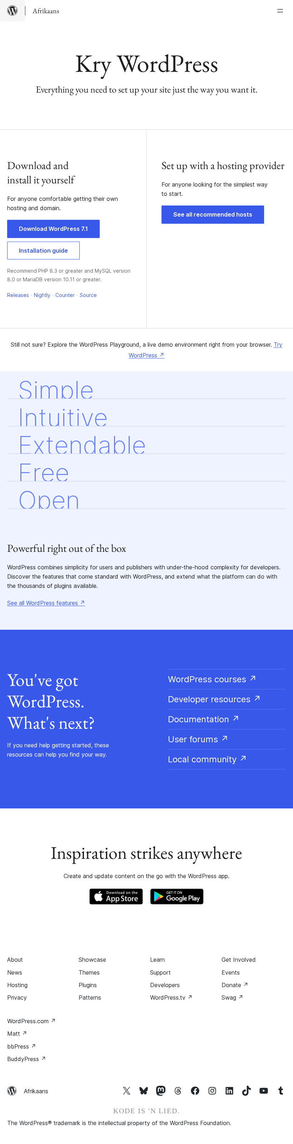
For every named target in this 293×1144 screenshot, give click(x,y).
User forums (198, 739)
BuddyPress (26, 1059)
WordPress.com (31, 1021)
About (15, 959)
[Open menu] (281, 10)
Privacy (17, 997)
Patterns (90, 997)
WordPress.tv (171, 997)
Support (160, 972)
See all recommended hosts (212, 214)
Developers (165, 985)
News (14, 972)
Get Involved (239, 959)
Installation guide (43, 250)
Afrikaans (36, 1091)
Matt (17, 1033)
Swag (232, 997)
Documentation (204, 719)
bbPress (21, 1046)
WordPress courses (212, 679)
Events (231, 972)
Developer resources (214, 699)
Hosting (17, 985)
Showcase (92, 959)
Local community (207, 759)
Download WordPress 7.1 (53, 228)
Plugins (88, 985)
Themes (89, 972)
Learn (157, 959)
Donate (235, 985)
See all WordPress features (46, 602)
